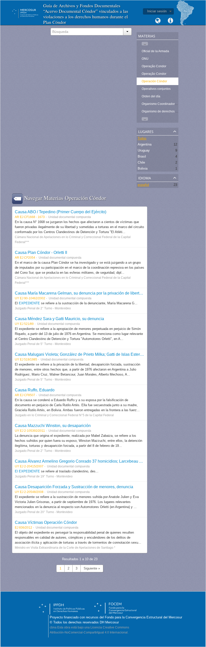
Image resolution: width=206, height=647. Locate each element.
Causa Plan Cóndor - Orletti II (41, 252)
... (145, 43)
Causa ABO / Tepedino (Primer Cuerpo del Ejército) (60, 211)
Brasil (142, 156)
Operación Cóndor (154, 81)
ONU (145, 58)
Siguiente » (92, 568)
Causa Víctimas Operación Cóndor (46, 522)
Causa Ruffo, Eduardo (35, 390)
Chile (141, 162)
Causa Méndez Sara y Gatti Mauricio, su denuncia (59, 318)
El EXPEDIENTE (27, 471)
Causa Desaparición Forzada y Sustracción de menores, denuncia (74, 486)
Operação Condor (154, 66)
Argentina (144, 144)
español (143, 185)
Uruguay (144, 150)
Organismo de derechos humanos (165, 111)
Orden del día (151, 96)
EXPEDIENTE (30, 303)
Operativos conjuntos (156, 89)
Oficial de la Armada (155, 51)
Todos (142, 138)
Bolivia (142, 168)
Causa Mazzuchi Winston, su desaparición (53, 425)
